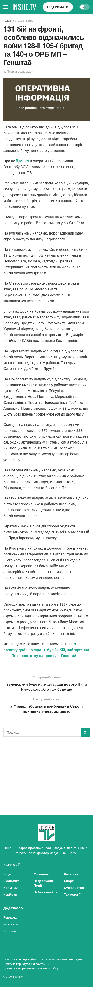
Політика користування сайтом (24, 963)
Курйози (10, 894)
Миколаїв (41, 874)
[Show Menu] (5, 7)
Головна (8, 20)
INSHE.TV (24, 7)
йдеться (22, 160)
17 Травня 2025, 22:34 (18, 71)
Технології (72, 894)
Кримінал (10, 887)
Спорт (69, 880)
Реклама (10, 917)
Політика (71, 874)
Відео (7, 874)
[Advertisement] (46, 771)
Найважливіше (45, 892)
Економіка (11, 880)
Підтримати (57, 7)
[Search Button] (85, 732)
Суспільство (25, 20)
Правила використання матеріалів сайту (30, 968)
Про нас (9, 931)
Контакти (10, 924)
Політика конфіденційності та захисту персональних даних (43, 959)
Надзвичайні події (44, 882)
